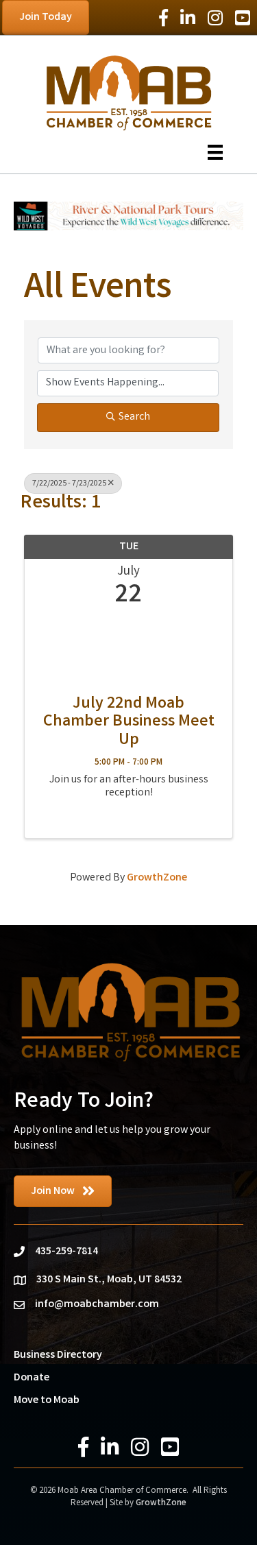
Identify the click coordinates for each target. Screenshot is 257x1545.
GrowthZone (157, 878)
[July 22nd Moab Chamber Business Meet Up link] (128, 649)
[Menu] (215, 152)
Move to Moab (46, 1401)
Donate (31, 1378)
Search (134, 417)
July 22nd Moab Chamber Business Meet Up (129, 723)
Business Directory (58, 1355)
